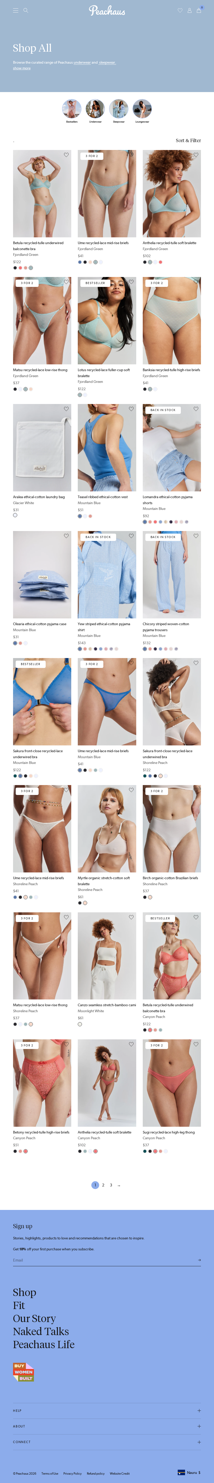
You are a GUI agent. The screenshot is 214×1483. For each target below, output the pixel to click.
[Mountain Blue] (79, 262)
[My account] (190, 10)
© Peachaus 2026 (24, 1473)
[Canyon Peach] (20, 267)
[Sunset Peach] (176, 521)
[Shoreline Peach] (90, 262)
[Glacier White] (100, 262)
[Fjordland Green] (30, 267)
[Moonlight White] (79, 1024)
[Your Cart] (199, 10)
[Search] (25, 10)
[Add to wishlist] (66, 155)
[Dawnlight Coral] (25, 267)
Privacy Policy (72, 1473)
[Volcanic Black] (15, 267)
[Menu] (15, 10)
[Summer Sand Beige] (165, 521)
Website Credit (120, 1473)
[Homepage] (107, 10)
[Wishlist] (180, 10)
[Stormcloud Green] (15, 775)
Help (17, 1411)
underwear (82, 62)
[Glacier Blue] (160, 521)
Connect (22, 1442)
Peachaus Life (44, 1344)
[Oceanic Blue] (186, 521)
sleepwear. (107, 62)
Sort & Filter (188, 140)
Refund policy (96, 1473)
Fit (19, 1305)
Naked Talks (41, 1331)
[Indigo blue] (171, 521)
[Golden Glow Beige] (181, 521)
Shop (24, 1292)
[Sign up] (199, 1260)
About (19, 1426)
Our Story (34, 1318)
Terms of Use (49, 1473)
